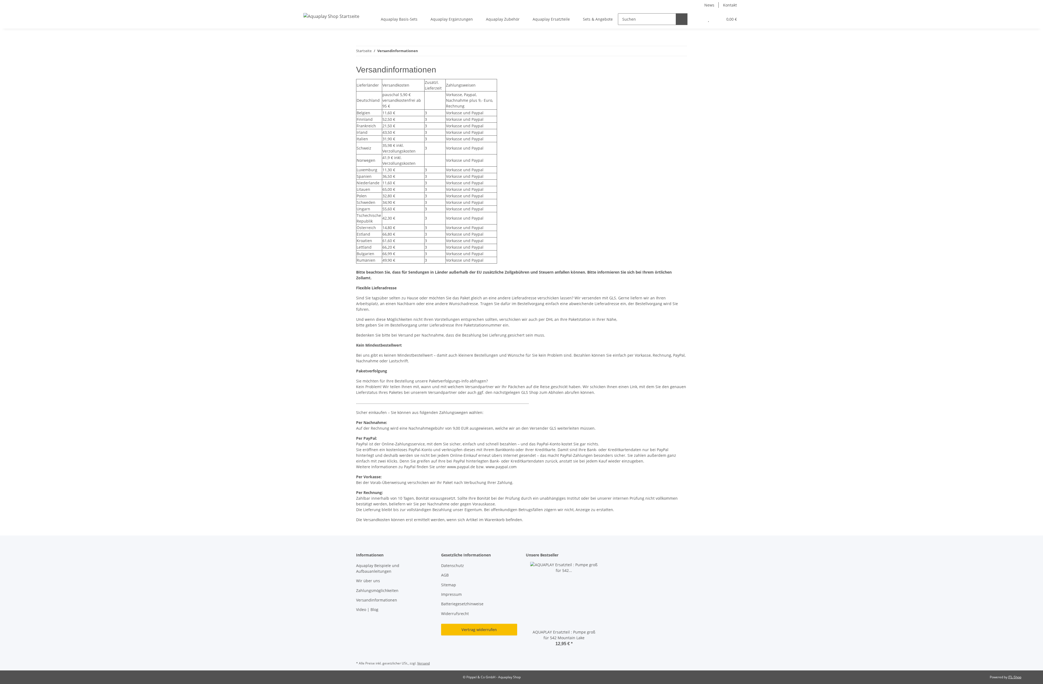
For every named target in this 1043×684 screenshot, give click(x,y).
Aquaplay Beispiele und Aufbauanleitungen (377, 568)
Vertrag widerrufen (479, 629)
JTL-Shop (1014, 677)
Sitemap (448, 584)
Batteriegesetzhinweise (462, 603)
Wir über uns (368, 580)
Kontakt (730, 5)
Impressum (451, 594)
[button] (697, 19)
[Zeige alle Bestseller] (600, 555)
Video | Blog (367, 609)
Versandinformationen (376, 600)
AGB (445, 575)
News (709, 5)
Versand (423, 663)
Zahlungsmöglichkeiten (377, 590)
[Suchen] (681, 19)
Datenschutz (452, 565)
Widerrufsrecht (455, 613)
